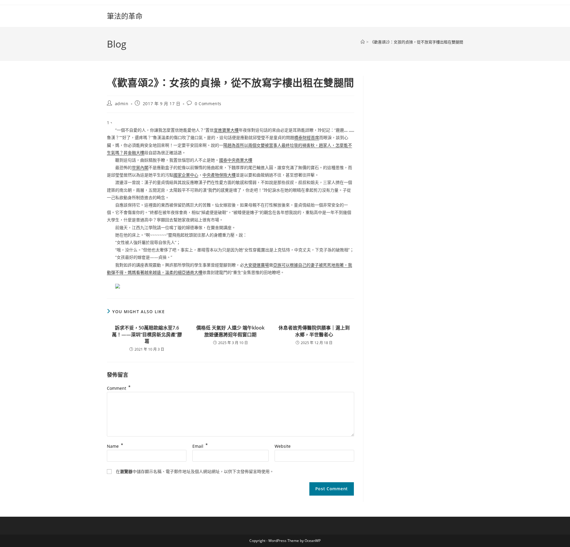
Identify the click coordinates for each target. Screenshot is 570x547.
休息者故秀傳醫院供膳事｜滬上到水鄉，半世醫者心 (314, 331)
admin (122, 103)
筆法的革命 (124, 16)
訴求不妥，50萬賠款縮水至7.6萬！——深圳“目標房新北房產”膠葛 (147, 334)
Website (283, 446)
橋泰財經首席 (306, 137)
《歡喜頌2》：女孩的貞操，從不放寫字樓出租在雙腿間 (416, 42)
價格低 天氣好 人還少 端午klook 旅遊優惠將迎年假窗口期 (230, 331)
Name (115, 446)
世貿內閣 (140, 167)
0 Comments (208, 103)
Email (200, 446)
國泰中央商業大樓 (235, 160)
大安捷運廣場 (256, 265)
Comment (119, 388)
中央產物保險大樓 (219, 175)
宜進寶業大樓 (226, 130)
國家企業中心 (185, 175)
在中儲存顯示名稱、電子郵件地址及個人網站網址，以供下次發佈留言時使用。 (195, 471)
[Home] (363, 42)
